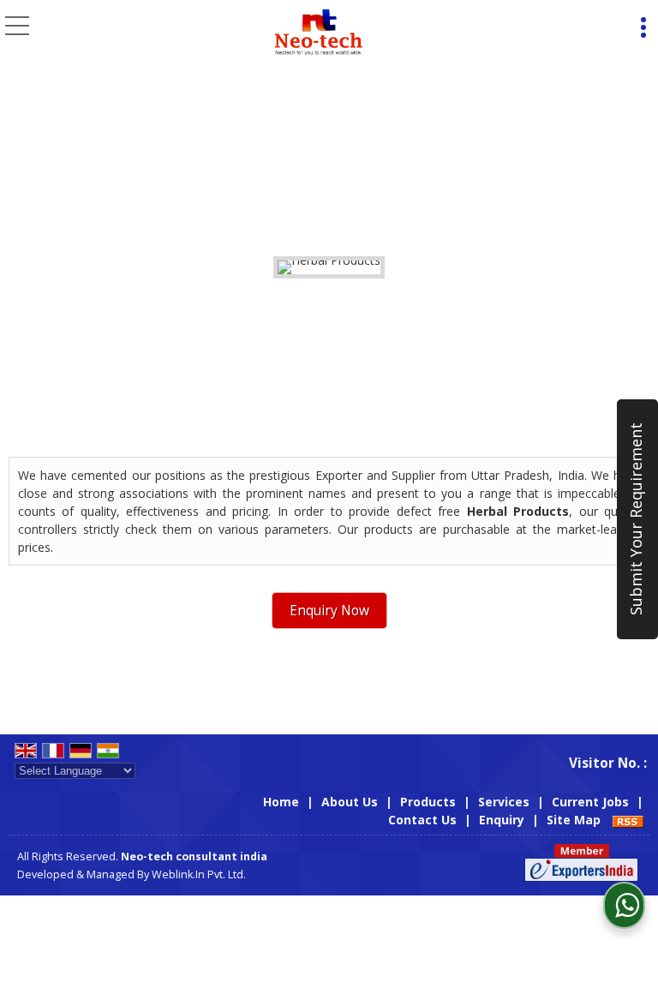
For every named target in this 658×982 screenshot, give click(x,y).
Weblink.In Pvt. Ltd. (199, 874)
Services (503, 801)
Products (428, 801)
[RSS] (628, 819)
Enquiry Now (329, 611)
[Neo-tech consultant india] (318, 30)
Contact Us (422, 819)
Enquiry (501, 819)
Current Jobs (590, 801)
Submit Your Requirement (635, 519)
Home (281, 801)
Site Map (574, 819)
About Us (349, 801)
